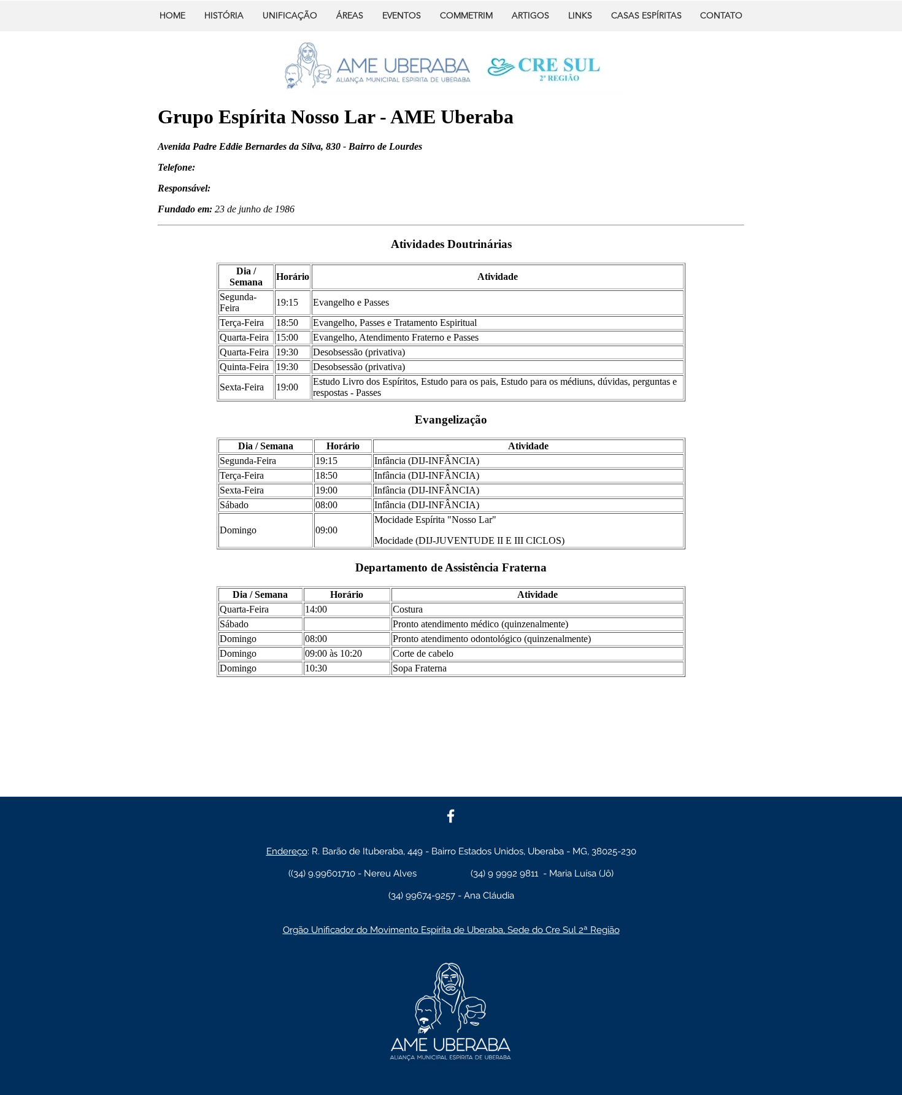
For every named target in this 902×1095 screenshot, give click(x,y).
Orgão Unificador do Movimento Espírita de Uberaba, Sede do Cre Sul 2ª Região (451, 929)
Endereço (286, 851)
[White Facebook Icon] (451, 816)
